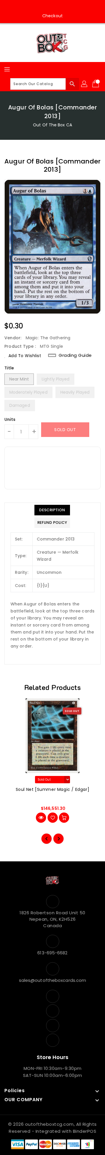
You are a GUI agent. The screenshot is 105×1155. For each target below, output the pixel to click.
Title (9, 368)
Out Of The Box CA (52, 125)
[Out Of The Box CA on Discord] (69, 6)
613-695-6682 (52, 953)
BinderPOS (85, 1131)
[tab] (52, 510)
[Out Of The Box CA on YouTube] (58, 6)
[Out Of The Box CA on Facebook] (36, 6)
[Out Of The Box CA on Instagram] (47, 6)
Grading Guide (75, 355)
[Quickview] (41, 818)
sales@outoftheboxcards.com (52, 980)
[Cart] (96, 84)
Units (10, 419)
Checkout (52, 16)
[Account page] (84, 84)
